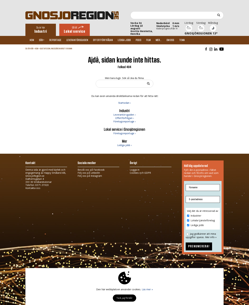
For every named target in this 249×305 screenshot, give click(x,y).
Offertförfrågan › (124, 118)
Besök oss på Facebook (91, 169)
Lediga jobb (124, 40)
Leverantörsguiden (77, 40)
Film (148, 40)
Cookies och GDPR (140, 172)
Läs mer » (147, 289)
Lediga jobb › (124, 145)
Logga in (134, 169)
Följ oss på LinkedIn (89, 172)
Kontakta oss (32, 188)
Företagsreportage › (124, 121)
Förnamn (193, 187)
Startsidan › (124, 102)
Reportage (55, 40)
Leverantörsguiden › (124, 114)
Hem (32, 40)
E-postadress (196, 199)
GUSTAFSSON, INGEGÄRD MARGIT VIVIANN (56, 49)
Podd (138, 40)
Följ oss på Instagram (90, 175)
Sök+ (42, 40)
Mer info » (210, 237)
